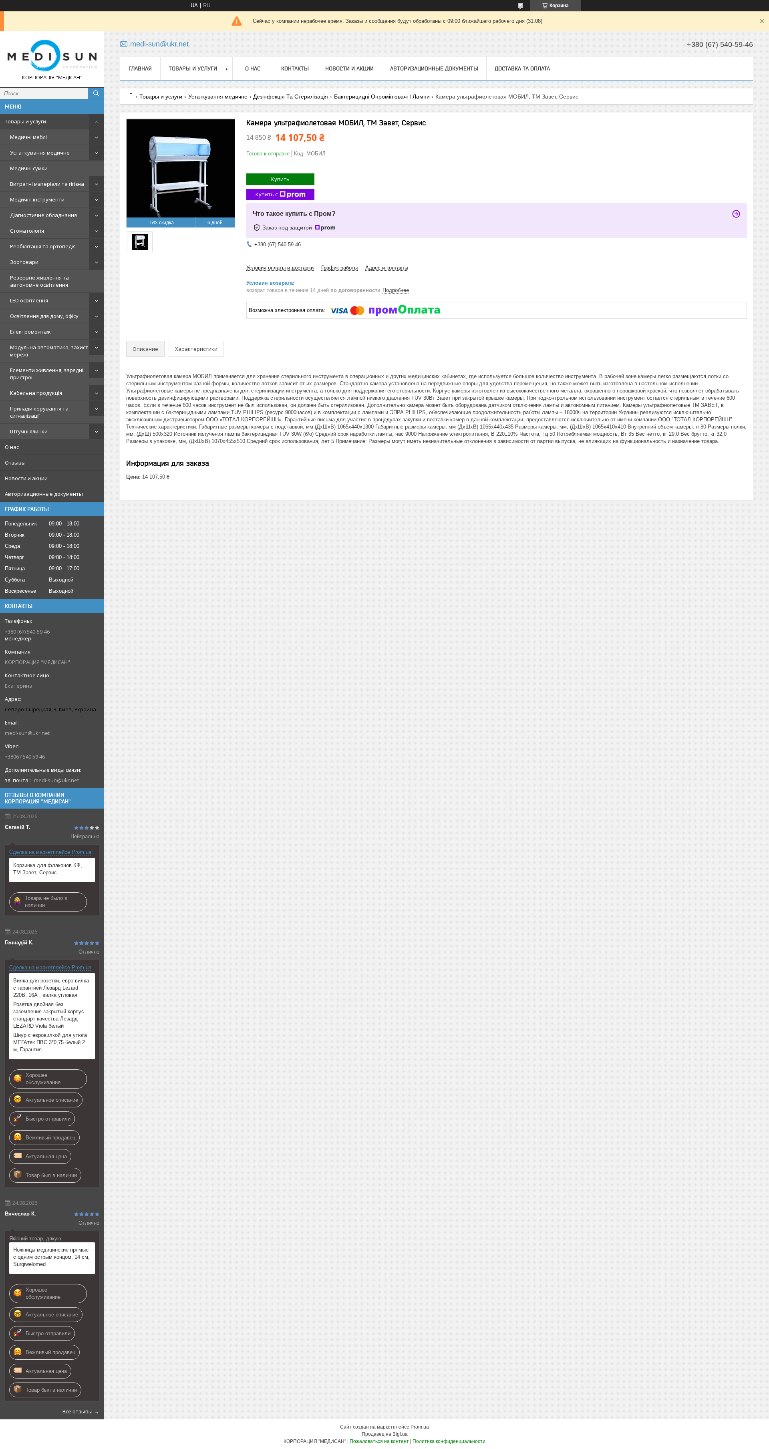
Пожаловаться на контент (379, 1441)
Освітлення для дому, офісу (44, 316)
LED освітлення (29, 300)
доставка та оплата (522, 68)
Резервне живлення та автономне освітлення (39, 281)
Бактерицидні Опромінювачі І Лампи (382, 96)
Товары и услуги (25, 121)
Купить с (267, 194)
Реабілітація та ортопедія (43, 246)
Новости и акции (26, 478)
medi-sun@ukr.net (27, 733)
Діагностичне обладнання (43, 215)
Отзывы (15, 462)
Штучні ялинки (29, 431)
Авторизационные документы (44, 493)
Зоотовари (24, 262)
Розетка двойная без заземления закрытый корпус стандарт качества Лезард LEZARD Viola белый (48, 1015)
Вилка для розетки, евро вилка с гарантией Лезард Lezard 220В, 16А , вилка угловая (51, 988)
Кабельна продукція (36, 392)
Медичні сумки (29, 168)
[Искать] (96, 93)
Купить (280, 179)
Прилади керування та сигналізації (39, 412)
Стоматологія (27, 230)
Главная (140, 68)
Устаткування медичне (40, 152)
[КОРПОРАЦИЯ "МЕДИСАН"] (52, 55)
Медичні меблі (28, 137)
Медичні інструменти (37, 199)
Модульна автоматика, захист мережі (49, 351)
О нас (12, 447)
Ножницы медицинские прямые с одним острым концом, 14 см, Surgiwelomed (51, 1257)
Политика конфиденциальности (449, 1441)
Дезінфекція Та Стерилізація (290, 96)
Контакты (295, 68)
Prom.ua (420, 1427)
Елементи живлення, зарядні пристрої (46, 373)
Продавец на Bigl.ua (385, 1434)
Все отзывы (77, 1411)
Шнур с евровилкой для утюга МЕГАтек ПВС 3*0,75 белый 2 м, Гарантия (50, 1042)
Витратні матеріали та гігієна (47, 183)
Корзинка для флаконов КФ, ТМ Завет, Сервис (47, 868)
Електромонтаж (30, 331)
